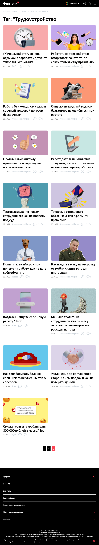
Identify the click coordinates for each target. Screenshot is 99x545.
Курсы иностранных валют (14, 505)
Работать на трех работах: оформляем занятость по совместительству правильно (72, 58)
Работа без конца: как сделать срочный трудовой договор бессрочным (25, 110)
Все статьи (7, 491)
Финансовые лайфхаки (69, 66)
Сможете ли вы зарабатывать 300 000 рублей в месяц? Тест (24, 428)
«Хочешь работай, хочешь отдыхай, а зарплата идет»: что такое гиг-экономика (25, 58)
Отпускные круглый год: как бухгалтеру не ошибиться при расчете (72, 110)
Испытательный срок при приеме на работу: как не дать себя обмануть (24, 268)
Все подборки (9, 498)
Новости (6, 484)
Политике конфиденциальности (35, 542)
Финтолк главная (10, 11)
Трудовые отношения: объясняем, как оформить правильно (69, 216)
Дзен (14, 325)
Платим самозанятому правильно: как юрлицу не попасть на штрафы (22, 163)
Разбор (15, 66)
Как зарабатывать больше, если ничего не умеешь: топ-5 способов (24, 378)
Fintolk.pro (54, 530)
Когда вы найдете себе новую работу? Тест (24, 319)
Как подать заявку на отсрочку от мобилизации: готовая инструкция (73, 268)
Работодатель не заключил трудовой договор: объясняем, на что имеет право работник (73, 163)
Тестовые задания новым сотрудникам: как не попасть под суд (24, 216)
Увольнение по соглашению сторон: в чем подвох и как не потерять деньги (72, 378)
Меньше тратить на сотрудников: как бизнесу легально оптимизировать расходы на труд (70, 323)
